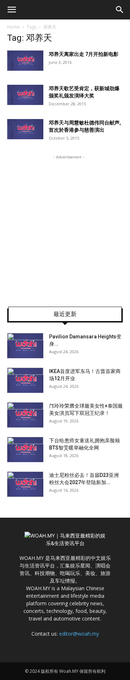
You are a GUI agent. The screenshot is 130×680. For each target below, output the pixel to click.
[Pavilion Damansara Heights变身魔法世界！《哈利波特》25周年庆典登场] (25, 345)
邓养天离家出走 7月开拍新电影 (83, 54)
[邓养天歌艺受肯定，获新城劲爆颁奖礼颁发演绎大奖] (25, 95)
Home (13, 27)
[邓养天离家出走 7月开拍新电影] (25, 61)
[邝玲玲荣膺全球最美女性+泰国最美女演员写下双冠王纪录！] (25, 414)
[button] (11, 9)
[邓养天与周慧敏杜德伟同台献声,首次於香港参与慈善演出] (25, 129)
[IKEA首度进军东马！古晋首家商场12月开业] (25, 380)
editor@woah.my (79, 633)
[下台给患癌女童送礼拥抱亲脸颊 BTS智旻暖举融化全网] (25, 449)
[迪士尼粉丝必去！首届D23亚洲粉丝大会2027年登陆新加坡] (25, 484)
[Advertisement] (65, 226)
